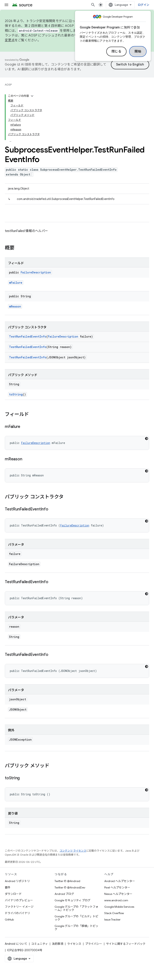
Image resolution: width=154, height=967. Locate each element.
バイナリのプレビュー (19, 900)
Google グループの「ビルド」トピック (76, 918)
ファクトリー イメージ (19, 907)
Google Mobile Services (119, 907)
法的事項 (57, 943)
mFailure (15, 282)
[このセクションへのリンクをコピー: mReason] (26, 459)
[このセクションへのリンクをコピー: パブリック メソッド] (53, 766)
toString (16, 394)
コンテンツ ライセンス (73, 850)
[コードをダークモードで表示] (146, 438)
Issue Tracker (112, 919)
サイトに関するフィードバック (125, 943)
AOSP (8, 84)
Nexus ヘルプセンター (118, 894)
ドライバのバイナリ (17, 913)
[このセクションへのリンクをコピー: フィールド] (33, 414)
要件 (7, 887)
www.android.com (116, 900)
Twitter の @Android (67, 881)
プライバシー (93, 943)
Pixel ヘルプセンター (117, 887)
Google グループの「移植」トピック (76, 927)
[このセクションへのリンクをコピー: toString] (24, 778)
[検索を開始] (93, 4)
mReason (15, 306)
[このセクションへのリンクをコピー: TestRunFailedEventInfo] (52, 509)
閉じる (116, 51)
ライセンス (74, 943)
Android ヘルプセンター (119, 881)
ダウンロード (13, 894)
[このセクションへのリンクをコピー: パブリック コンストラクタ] (68, 497)
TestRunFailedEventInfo (27, 336)
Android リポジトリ (17, 881)
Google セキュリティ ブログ (72, 900)
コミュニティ (39, 943)
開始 (138, 51)
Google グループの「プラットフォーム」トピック (76, 908)
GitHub (9, 919)
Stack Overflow (114, 913)
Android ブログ (64, 894)
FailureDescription (36, 272)
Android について (16, 943)
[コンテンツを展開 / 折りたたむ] (32, 96)
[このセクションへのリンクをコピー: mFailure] (24, 427)
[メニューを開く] (6, 5)
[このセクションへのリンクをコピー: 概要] (18, 248)
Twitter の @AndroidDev (70, 887)
